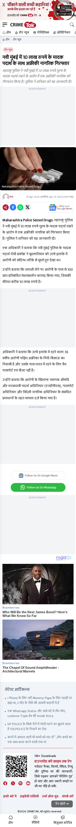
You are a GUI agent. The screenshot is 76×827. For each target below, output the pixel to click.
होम (7, 40)
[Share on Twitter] (27, 207)
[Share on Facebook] (13, 207)
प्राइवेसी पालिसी (29, 796)
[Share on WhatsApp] (20, 207)
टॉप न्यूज (17, 40)
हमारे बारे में (9, 796)
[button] (6, 32)
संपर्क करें (68, 796)
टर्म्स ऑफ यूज (50, 796)
